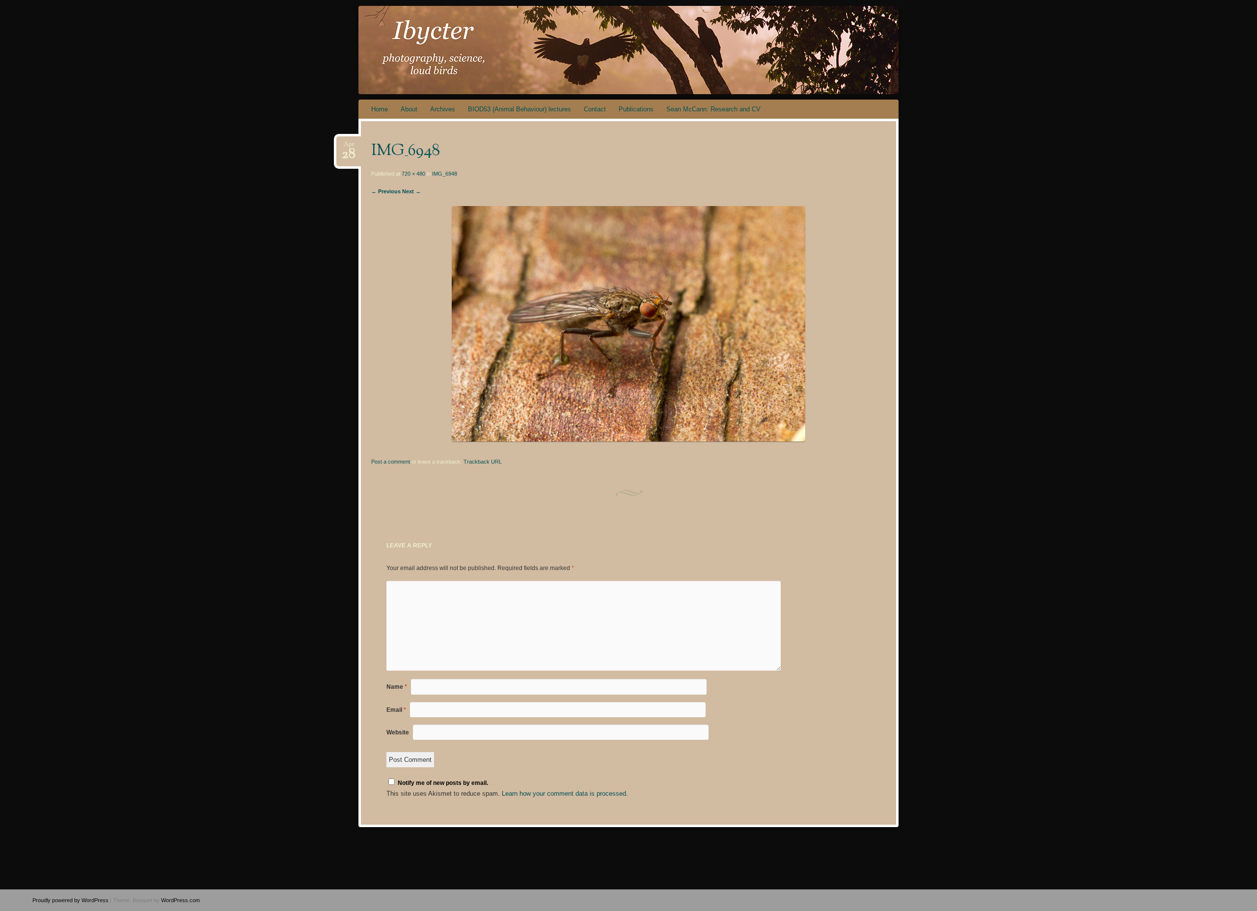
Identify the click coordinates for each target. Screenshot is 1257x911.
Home (379, 109)
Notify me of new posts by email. (443, 783)
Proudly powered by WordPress (70, 900)
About (409, 109)
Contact (595, 109)
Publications (636, 109)
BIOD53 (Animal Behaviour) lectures (519, 109)
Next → (411, 191)
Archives (442, 109)
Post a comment (390, 462)
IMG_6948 (444, 174)
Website (397, 732)
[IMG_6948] (628, 439)
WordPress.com (180, 900)
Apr (348, 147)
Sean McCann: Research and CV (713, 109)
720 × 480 (413, 174)
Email (396, 709)
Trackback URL (483, 462)
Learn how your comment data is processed (564, 793)
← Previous (386, 191)
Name (396, 686)
